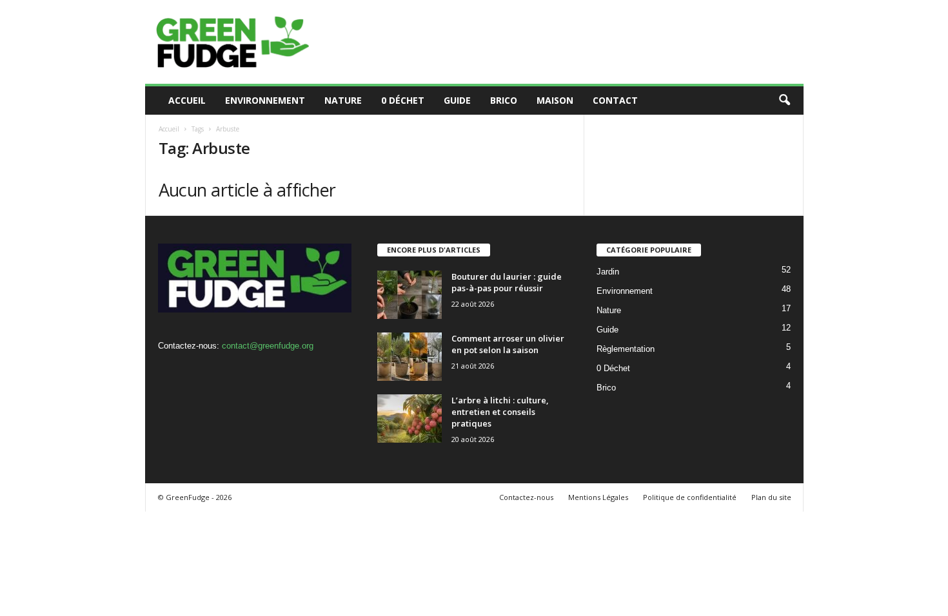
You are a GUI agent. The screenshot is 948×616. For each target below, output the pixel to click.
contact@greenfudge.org (267, 346)
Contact (615, 100)
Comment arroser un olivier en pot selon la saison (507, 344)
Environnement (265, 100)
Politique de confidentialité (689, 497)
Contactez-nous (526, 497)
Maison (555, 100)
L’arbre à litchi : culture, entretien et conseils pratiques (500, 411)
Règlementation (626, 349)
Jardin (608, 271)
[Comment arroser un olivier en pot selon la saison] (409, 356)
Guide (457, 100)
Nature (343, 100)
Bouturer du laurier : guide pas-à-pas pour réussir (506, 282)
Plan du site (771, 497)
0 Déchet (402, 100)
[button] (784, 100)
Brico (503, 100)
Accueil (187, 100)
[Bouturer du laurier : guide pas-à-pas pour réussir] (409, 295)
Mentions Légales (598, 497)
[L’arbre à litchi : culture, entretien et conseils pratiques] (409, 418)
